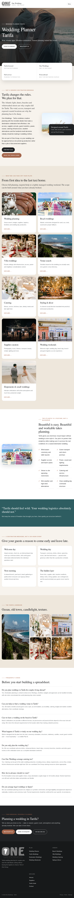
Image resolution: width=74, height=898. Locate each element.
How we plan (8, 149)
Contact (31, 886)
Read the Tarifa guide (11, 155)
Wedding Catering (57, 857)
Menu (69, 4)
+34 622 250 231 (40, 831)
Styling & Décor (56, 860)
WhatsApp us (24, 46)
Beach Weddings (57, 851)
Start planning (9, 46)
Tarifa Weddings (33, 854)
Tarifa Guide (32, 883)
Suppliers (31, 880)
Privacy (61, 894)
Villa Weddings (56, 854)
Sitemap (70, 894)
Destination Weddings (35, 857)
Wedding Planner (34, 851)
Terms (65, 894)
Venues (31, 877)
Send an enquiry (24, 831)
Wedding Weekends (35, 860)
